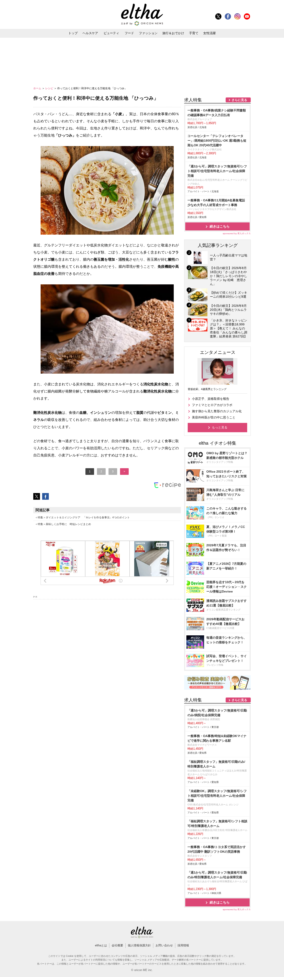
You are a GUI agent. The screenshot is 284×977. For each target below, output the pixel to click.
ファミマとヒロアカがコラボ (212, 405)
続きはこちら (220, 226)
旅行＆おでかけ (173, 33)
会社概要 (117, 945)
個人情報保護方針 (139, 945)
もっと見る (219, 427)
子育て (193, 33)
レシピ (49, 88)
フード (129, 33)
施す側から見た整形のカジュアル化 (217, 411)
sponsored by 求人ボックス (237, 233)
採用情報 (183, 945)
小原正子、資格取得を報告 (210, 398)
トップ (73, 33)
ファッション (148, 33)
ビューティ (111, 33)
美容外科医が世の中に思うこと (213, 417)
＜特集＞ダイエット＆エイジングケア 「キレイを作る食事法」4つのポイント (82, 517)
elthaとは (101, 945)
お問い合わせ (164, 945)
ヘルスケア (90, 33)
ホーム (37, 88)
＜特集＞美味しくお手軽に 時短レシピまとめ (63, 524)
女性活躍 (209, 33)
